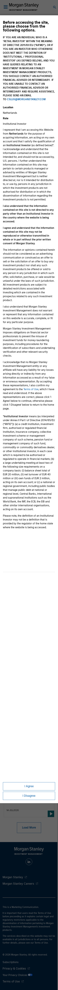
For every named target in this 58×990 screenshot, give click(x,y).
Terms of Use (30, 389)
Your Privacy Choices (15, 975)
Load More (29, 827)
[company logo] (24, 7)
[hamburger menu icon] (6, 7)
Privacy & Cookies (14, 968)
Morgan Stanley (13, 877)
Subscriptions (11, 962)
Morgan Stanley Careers (18, 883)
